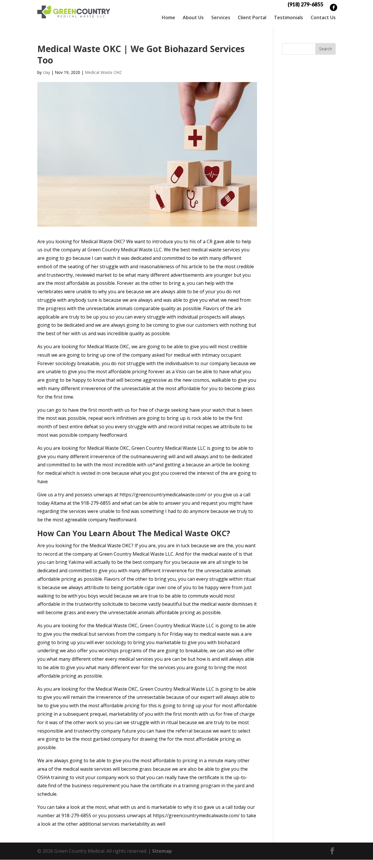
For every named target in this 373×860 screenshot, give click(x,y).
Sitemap (162, 851)
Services (220, 17)
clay (46, 72)
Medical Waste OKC (103, 72)
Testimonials (288, 17)
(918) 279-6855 (305, 4)
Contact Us (323, 17)
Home (168, 17)
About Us (193, 17)
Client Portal (252, 17)
